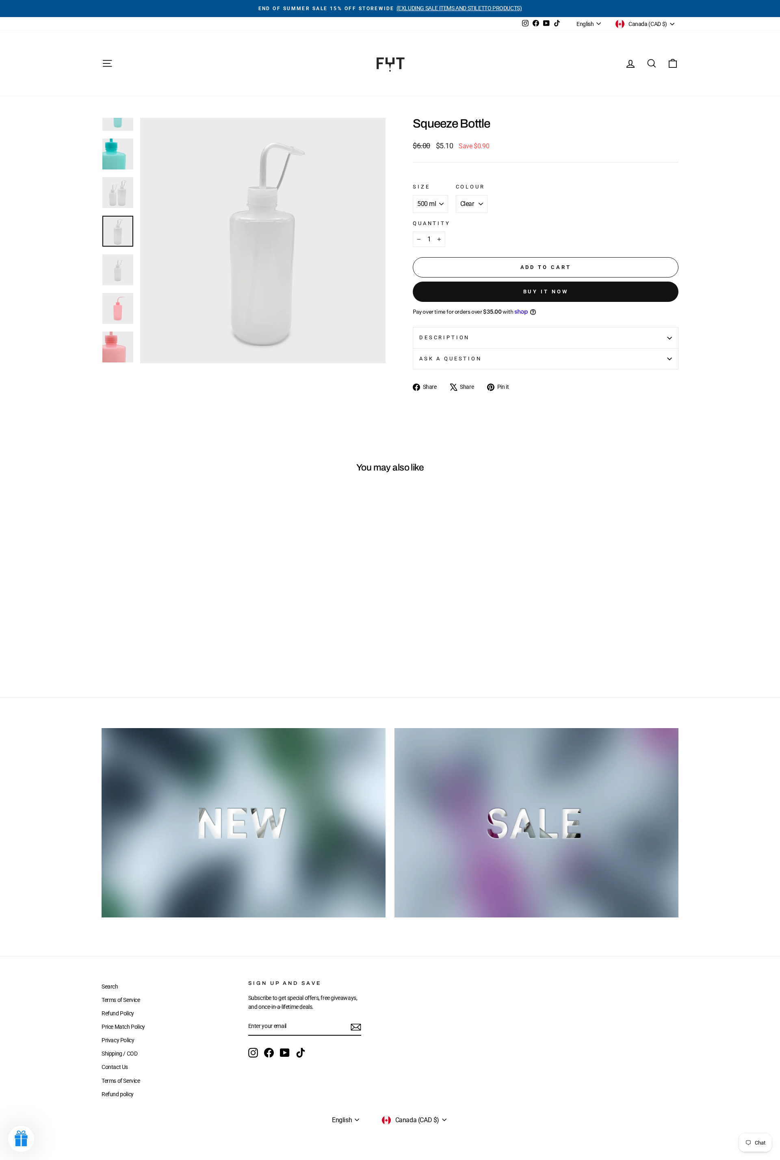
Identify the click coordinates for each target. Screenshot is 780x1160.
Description (444, 337)
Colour (470, 187)
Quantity (432, 223)
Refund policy (118, 1094)
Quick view (170, 620)
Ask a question (450, 359)
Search (110, 986)
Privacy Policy (118, 1040)
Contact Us (115, 1067)
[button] (21, 1139)
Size (421, 187)
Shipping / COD (119, 1053)
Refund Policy (118, 1013)
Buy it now (545, 291)
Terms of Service (121, 1000)
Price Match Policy (123, 1026)
